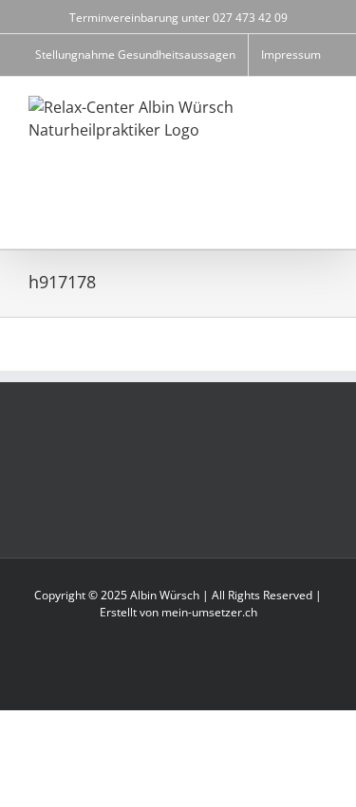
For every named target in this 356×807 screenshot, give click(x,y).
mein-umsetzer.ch (209, 612)
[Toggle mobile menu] (320, 219)
